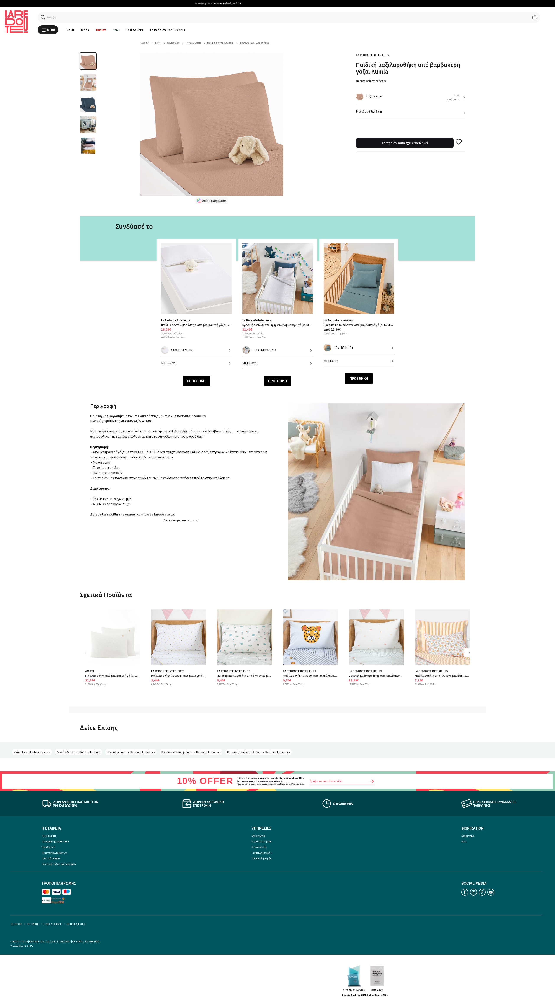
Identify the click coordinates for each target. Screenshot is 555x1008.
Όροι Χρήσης (49, 847)
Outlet (101, 30)
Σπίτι (70, 30)
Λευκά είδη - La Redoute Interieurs (78, 752)
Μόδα (85, 30)
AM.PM (89, 671)
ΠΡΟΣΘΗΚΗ (196, 380)
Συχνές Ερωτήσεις (261, 841)
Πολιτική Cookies (51, 858)
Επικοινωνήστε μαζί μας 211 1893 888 (277, 3)
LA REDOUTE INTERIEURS (167, 671)
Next (471, 656)
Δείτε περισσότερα (178, 520)
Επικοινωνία (258, 835)
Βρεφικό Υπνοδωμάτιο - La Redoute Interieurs (191, 752)
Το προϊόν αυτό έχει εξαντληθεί (405, 143)
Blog (463, 841)
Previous (88, 656)
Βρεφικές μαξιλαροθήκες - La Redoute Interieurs (258, 752)
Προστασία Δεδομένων (54, 852)
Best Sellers (134, 30)
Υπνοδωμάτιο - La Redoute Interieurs (131, 752)
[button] (43, 17)
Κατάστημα (467, 835)
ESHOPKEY (28, 946)
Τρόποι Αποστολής (261, 852)
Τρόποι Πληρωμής (261, 858)
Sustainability (259, 847)
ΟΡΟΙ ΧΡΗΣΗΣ (33, 924)
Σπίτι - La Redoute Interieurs (32, 752)
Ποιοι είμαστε (49, 835)
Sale (116, 30)
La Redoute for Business (167, 30)
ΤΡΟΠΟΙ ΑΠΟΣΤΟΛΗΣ (53, 924)
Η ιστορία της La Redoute (55, 841)
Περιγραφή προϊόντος (371, 81)
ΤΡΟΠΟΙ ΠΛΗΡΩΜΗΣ (76, 924)
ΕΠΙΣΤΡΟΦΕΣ (16, 924)
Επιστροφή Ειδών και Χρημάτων (59, 864)
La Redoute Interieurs (372, 55)
